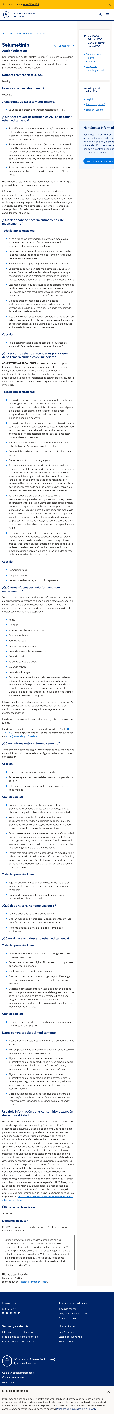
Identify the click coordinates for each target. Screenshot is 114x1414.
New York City (66, 1332)
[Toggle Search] (100, 14)
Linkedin (19, 1313)
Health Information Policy (33, 1281)
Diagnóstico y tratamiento (73, 1313)
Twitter (11, 1313)
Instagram (3, 1313)
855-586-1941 (9, 1308)
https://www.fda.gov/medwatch (22, 736)
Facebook (7, 1313)
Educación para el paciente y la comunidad (25, 33)
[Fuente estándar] (93, 58)
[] (95, 104)
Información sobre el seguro (17, 1332)
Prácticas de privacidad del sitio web (76, 1408)
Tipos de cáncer (67, 1308)
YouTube (15, 1313)
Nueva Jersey (66, 1341)
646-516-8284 (31, 4)
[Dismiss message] (109, 4)
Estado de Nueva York (70, 1336)
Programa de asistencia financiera (20, 1336)
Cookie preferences (13, 1377)
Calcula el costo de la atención (18, 1341)
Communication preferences (18, 1372)
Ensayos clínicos (67, 1318)
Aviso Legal (8, 1382)
